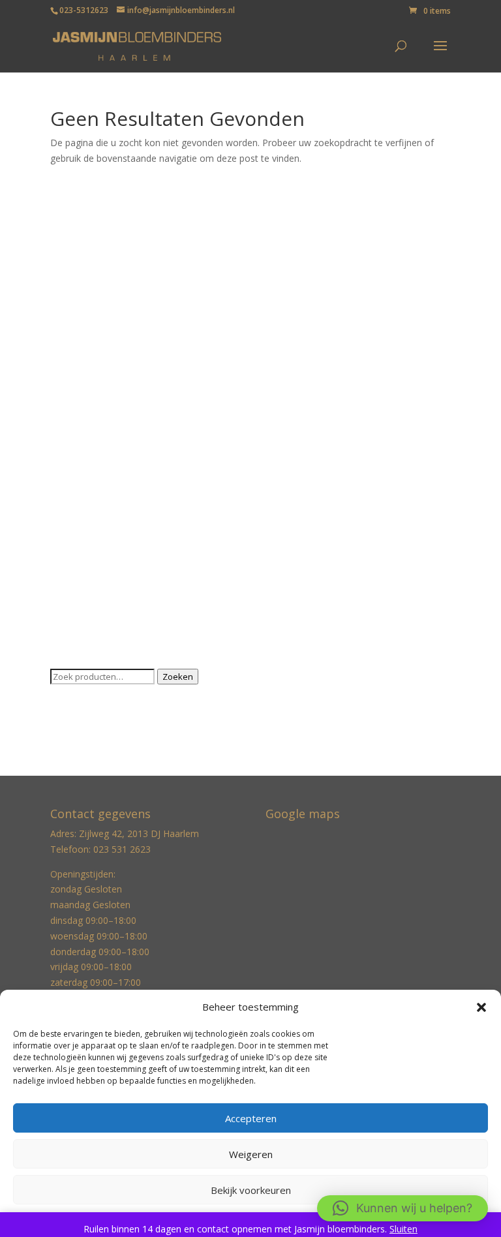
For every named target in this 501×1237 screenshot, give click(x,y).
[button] (481, 1007)
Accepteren (251, 1118)
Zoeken (177, 676)
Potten (64, 521)
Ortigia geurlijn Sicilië (93, 501)
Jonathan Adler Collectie (100, 339)
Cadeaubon (74, 279)
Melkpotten (74, 480)
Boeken (66, 239)
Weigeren (251, 1154)
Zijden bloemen (83, 621)
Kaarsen (67, 360)
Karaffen (68, 420)
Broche (65, 259)
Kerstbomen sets (86, 440)
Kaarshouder (77, 380)
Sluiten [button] (403, 1229)
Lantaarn (69, 460)
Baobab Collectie (86, 219)
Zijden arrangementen (97, 601)
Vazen (63, 581)
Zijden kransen (81, 641)
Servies (65, 561)
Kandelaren (74, 400)
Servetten (70, 540)
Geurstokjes (75, 320)
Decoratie (71, 300)
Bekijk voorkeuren (251, 1190)
